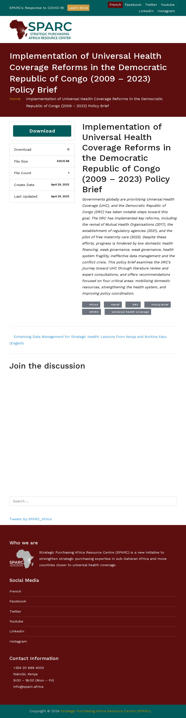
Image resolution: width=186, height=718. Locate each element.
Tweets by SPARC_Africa (30, 519)
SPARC (92, 312)
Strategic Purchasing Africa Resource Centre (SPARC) (106, 711)
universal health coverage (129, 312)
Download (42, 131)
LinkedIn (146, 11)
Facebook (133, 5)
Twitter (151, 5)
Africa (92, 304)
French (115, 5)
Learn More (78, 8)
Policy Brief (159, 304)
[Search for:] (93, 501)
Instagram (166, 11)
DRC (134, 304)
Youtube (168, 5)
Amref (114, 304)
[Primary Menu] (172, 29)
